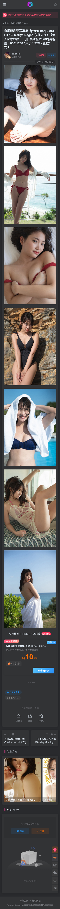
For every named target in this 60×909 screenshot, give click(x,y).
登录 (22, 831)
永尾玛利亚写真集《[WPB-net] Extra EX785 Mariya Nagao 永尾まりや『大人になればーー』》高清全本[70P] (29, 39)
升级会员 (24, 900)
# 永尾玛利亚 (12, 697)
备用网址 (36, 900)
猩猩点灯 (17, 54)
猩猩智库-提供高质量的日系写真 (38, 905)
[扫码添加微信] (55, 872)
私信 (52, 55)
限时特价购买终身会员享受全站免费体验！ (30, 14)
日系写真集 (16, 22)
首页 (6, 22)
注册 (41, 831)
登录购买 (45, 670)
